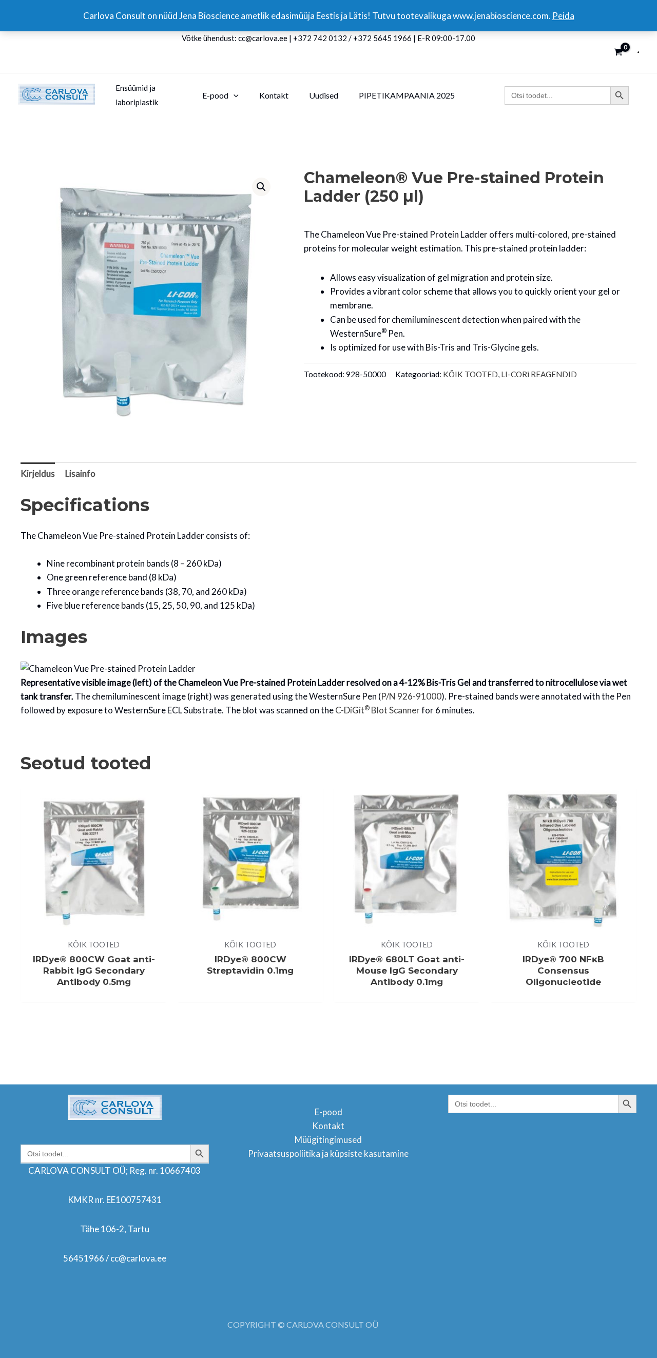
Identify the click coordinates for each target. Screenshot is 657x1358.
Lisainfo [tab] (80, 473)
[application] (233, 95)
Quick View (93, 922)
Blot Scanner (377, 710)
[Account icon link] (638, 52)
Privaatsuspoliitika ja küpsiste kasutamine (328, 1153)
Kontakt (328, 1125)
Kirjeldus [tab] (38, 473)
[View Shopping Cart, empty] (618, 52)
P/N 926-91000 (411, 696)
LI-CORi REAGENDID (539, 374)
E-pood (328, 1112)
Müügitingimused (328, 1139)
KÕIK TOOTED (470, 374)
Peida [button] (563, 15)
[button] (261, 187)
